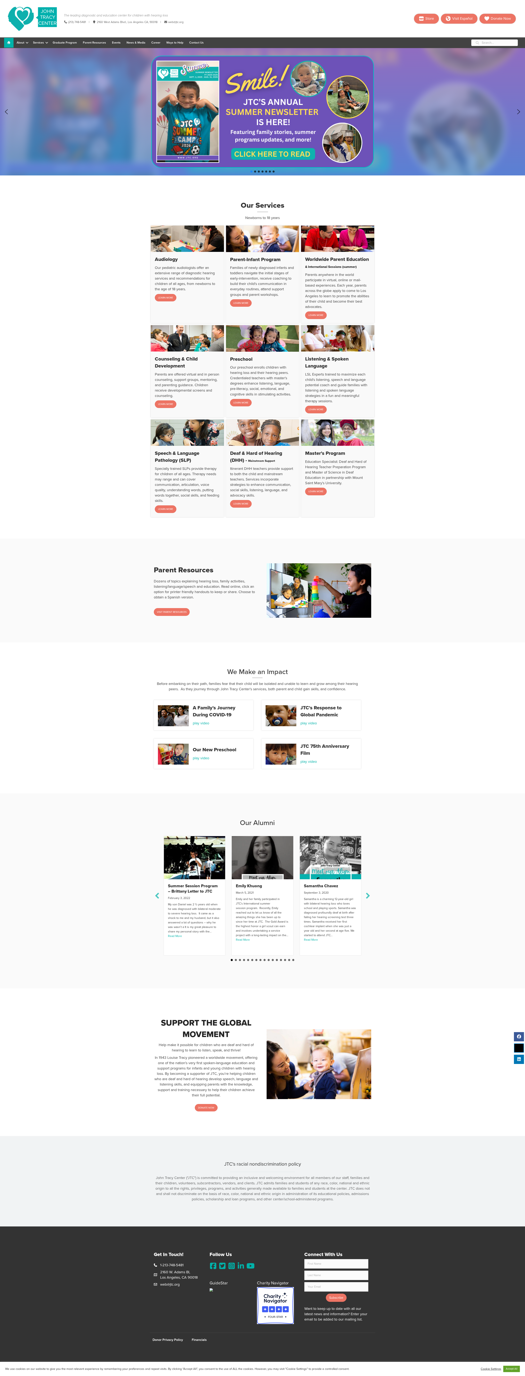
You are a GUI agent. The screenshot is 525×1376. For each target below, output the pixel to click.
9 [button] (265, 960)
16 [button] (293, 960)
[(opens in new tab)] (275, 1305)
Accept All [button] (511, 1368)
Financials (199, 1340)
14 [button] (285, 960)
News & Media (136, 42)
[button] (27, 43)
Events (116, 42)
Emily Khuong (249, 886)
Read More (175, 936)
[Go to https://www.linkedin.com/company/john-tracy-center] (240, 1266)
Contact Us (196, 42)
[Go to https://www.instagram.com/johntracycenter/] (231, 1266)
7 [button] (256, 960)
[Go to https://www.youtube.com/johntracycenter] (250, 1266)
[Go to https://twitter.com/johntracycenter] (222, 1266)
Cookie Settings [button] (491, 1369)
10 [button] (269, 960)
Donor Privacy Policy (168, 1340)
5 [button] (248, 960)
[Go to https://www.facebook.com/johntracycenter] (213, 1266)
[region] (262, 111)
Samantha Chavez (321, 886)
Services (38, 42)
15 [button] (289, 960)
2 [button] (236, 960)
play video (201, 723)
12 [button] (277, 960)
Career (155, 42)
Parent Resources (94, 42)
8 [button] (260, 960)
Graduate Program (65, 42)
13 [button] (281, 960)
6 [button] (252, 960)
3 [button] (240, 960)
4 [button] (244, 960)
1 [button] (232, 960)
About (20, 42)
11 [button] (273, 960)
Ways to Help (174, 42)
